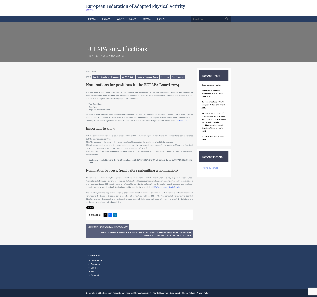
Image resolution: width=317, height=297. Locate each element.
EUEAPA (120, 19)
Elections (115, 77)
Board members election (211, 85)
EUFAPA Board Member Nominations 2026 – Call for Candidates (212, 93)
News (93, 271)
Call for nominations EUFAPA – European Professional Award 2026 (213, 105)
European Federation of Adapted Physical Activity (135, 6)
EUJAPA (132, 19)
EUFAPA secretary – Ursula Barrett (166, 187)
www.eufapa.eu (183, 121)
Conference (96, 260)
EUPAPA (147, 19)
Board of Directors (101, 77)
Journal (94, 268)
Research (95, 275)
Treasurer (165, 77)
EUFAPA (92, 19)
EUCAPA (106, 19)
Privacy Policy (203, 293)
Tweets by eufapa (210, 168)
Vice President (178, 77)
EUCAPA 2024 (128, 77)
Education (95, 264)
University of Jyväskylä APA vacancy (108, 227)
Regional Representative (147, 77)
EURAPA (161, 19)
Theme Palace (188, 293)
